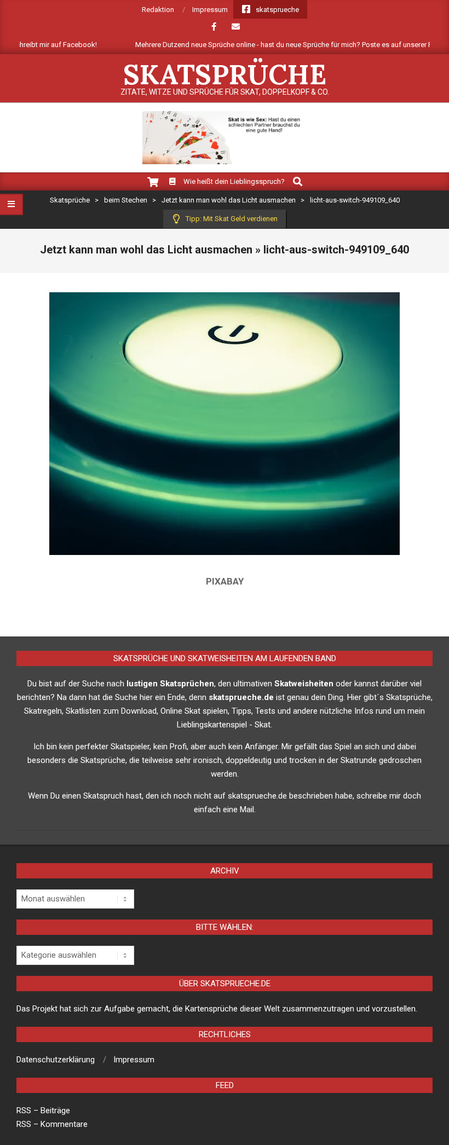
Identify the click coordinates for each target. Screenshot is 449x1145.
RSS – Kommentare (52, 1124)
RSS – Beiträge (43, 1110)
